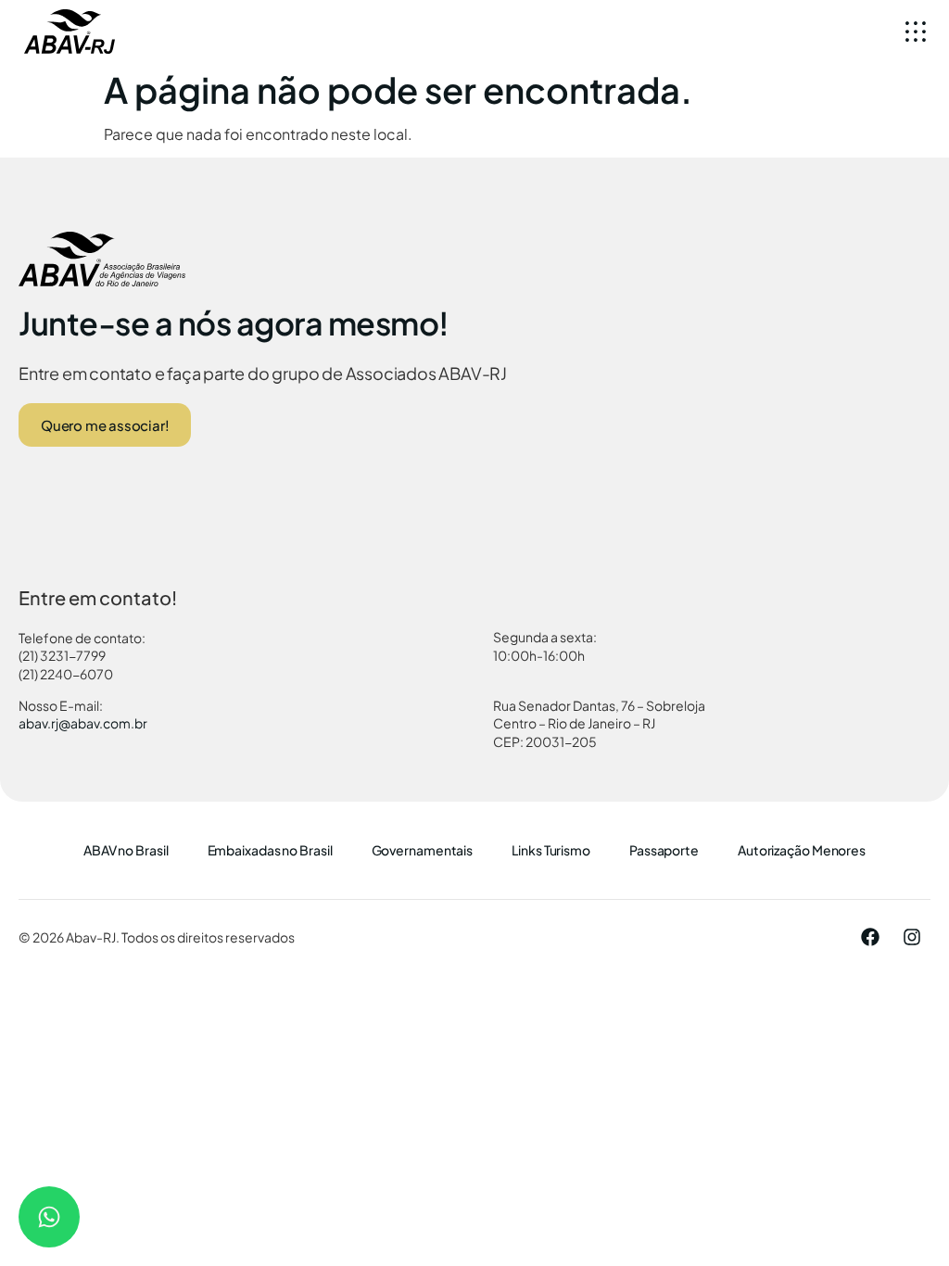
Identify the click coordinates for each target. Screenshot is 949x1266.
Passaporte (664, 850)
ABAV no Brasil (126, 850)
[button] (915, 31)
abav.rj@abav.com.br (83, 723)
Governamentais (423, 850)
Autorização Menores (802, 850)
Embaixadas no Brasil (270, 850)
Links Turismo (551, 850)
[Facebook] (870, 937)
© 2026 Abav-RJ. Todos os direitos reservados (157, 937)
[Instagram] (911, 937)
